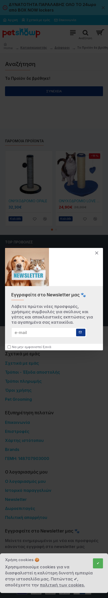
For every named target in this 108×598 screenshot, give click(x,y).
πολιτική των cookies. (62, 584)
